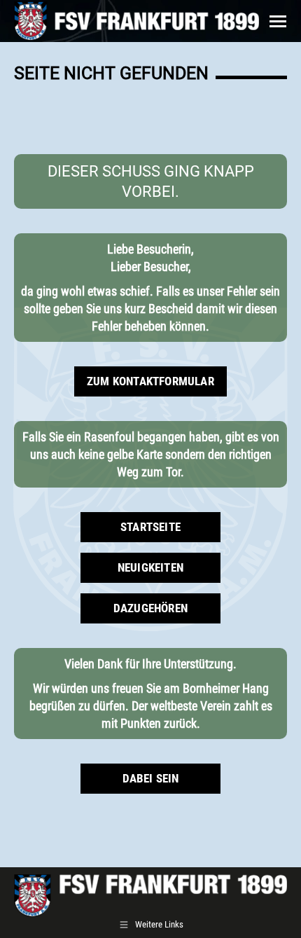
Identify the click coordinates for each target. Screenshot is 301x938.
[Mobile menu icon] (278, 21)
